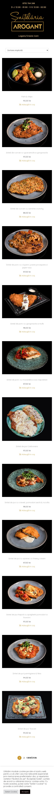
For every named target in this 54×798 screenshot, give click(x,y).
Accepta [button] (25, 792)
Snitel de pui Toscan (27, 728)
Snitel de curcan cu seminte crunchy (26, 208)
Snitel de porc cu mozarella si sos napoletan (27, 379)
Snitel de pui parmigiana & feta (27, 673)
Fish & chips (26, 96)
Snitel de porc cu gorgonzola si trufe (27, 323)
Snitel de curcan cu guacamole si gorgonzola (27, 152)
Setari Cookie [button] (11, 792)
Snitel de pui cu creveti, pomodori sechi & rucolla (27, 502)
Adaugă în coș (28, 104)
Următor (32, 758)
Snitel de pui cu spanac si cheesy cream (27, 558)
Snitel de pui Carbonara (27, 446)
